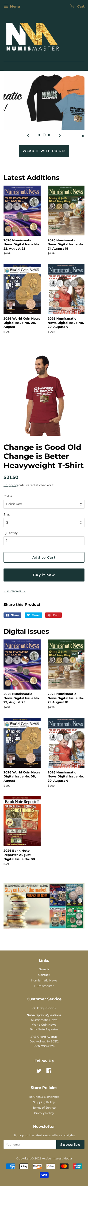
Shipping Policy (44, 1140)
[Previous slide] (28, 135)
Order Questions (44, 1046)
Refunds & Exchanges (44, 1134)
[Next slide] (60, 135)
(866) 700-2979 (44, 1084)
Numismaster (44, 1023)
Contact (44, 1013)
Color (8, 534)
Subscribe (70, 1182)
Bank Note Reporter (44, 1067)
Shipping (11, 523)
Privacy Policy (44, 1151)
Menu (14, 6)
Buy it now (44, 613)
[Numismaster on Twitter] (39, 1109)
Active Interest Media (57, 1196)
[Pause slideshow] (83, 135)
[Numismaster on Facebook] (49, 1109)
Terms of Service (44, 1145)
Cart (80, 6)
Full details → (15, 629)
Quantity (11, 571)
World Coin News (44, 1062)
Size (7, 552)
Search (44, 1007)
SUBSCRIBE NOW (44, 189)
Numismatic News (44, 1018)
